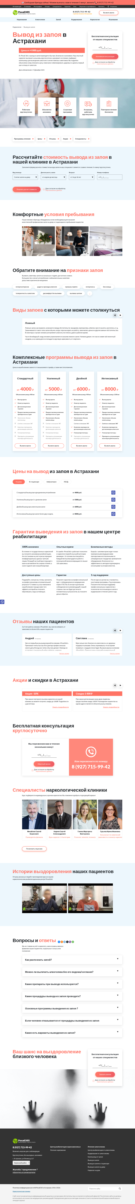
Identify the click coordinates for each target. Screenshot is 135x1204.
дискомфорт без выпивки (52, 293)
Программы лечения (22, 139)
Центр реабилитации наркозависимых (65, 1147)
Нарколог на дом (94, 1170)
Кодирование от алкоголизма (98, 1153)
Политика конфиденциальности (23, 1188)
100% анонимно (30, 546)
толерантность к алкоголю (25, 293)
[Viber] (70, 942)
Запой (58, 19)
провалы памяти (71, 287)
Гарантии (61, 575)
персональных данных (105, 64)
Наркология (95, 19)
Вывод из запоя (93, 1160)
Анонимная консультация (105, 56)
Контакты (101, 6)
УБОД (66, 482)
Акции (65, 139)
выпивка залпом (76, 293)
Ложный (30, 323)
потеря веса (90, 287)
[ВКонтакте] (59, 942)
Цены (40, 139)
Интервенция (17, 6)
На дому (19, 482)
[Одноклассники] (62, 942)
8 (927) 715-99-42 (81, 12)
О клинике (27, 6)
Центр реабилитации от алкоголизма (101, 1150)
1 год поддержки (99, 575)
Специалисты (57, 6)
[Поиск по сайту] (121, 1188)
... (89, 293)
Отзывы (47, 6)
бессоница (107, 287)
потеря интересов (22, 287)
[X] (67, 942)
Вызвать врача (108, 13)
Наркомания (22, 19)
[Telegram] (64, 942)
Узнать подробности (60, 707)
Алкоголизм (40, 19)
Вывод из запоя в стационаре (98, 1163)
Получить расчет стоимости (27, 189)
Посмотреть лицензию (34, 849)
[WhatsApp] (73, 942)
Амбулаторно (51, 482)
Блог (74, 6)
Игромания (113, 19)
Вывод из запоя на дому (96, 1167)
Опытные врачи (65, 546)
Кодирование (76, 19)
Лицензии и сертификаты (87, 6)
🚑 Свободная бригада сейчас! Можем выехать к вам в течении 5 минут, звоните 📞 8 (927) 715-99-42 (67, 2)
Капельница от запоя (95, 1157)
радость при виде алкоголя (47, 287)
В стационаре (34, 482)
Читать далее (64, 653)
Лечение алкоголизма (96, 1147)
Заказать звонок (105, 1074)
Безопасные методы (102, 546)
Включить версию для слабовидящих (26, 1151)
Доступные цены (31, 575)
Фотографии (38, 6)
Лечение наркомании (58, 1150)
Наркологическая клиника (21, 1191)
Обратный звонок (44, 764)
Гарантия (67, 6)
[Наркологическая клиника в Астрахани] (24, 12)
